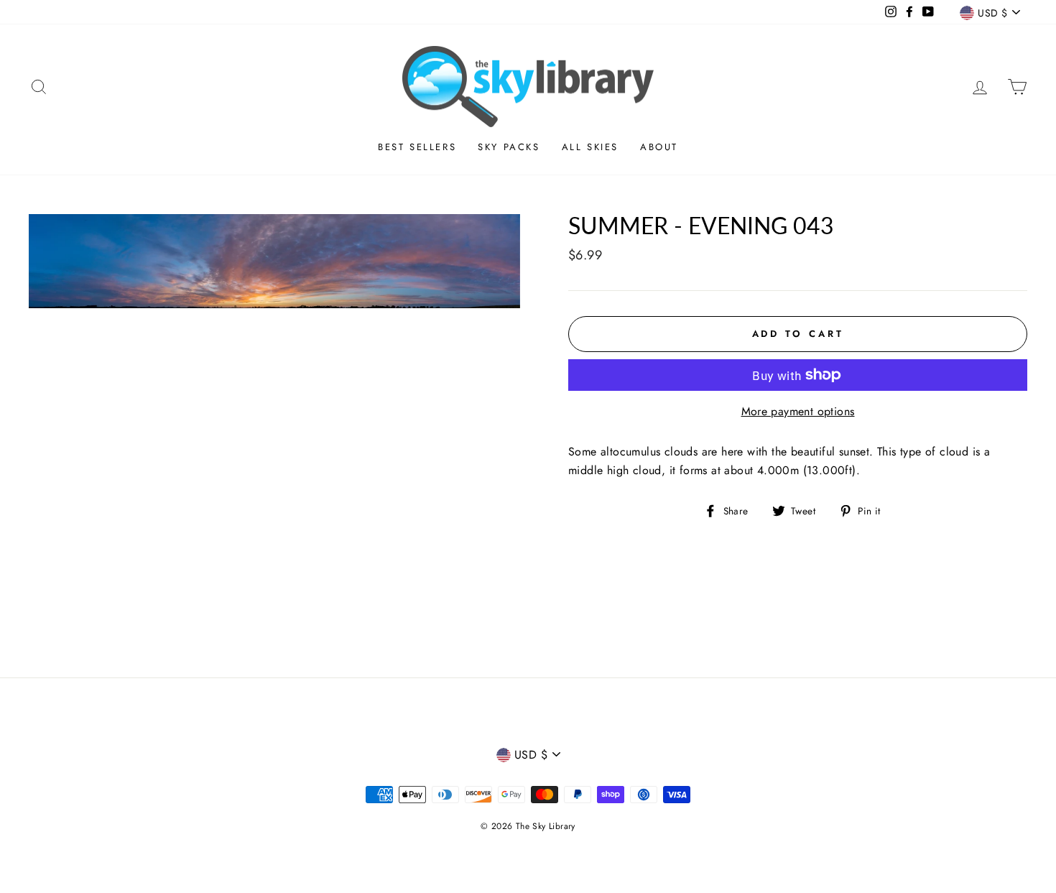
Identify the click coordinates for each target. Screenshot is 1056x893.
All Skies (590, 147)
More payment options (798, 411)
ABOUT (659, 147)
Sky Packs (508, 147)
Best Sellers (417, 147)
